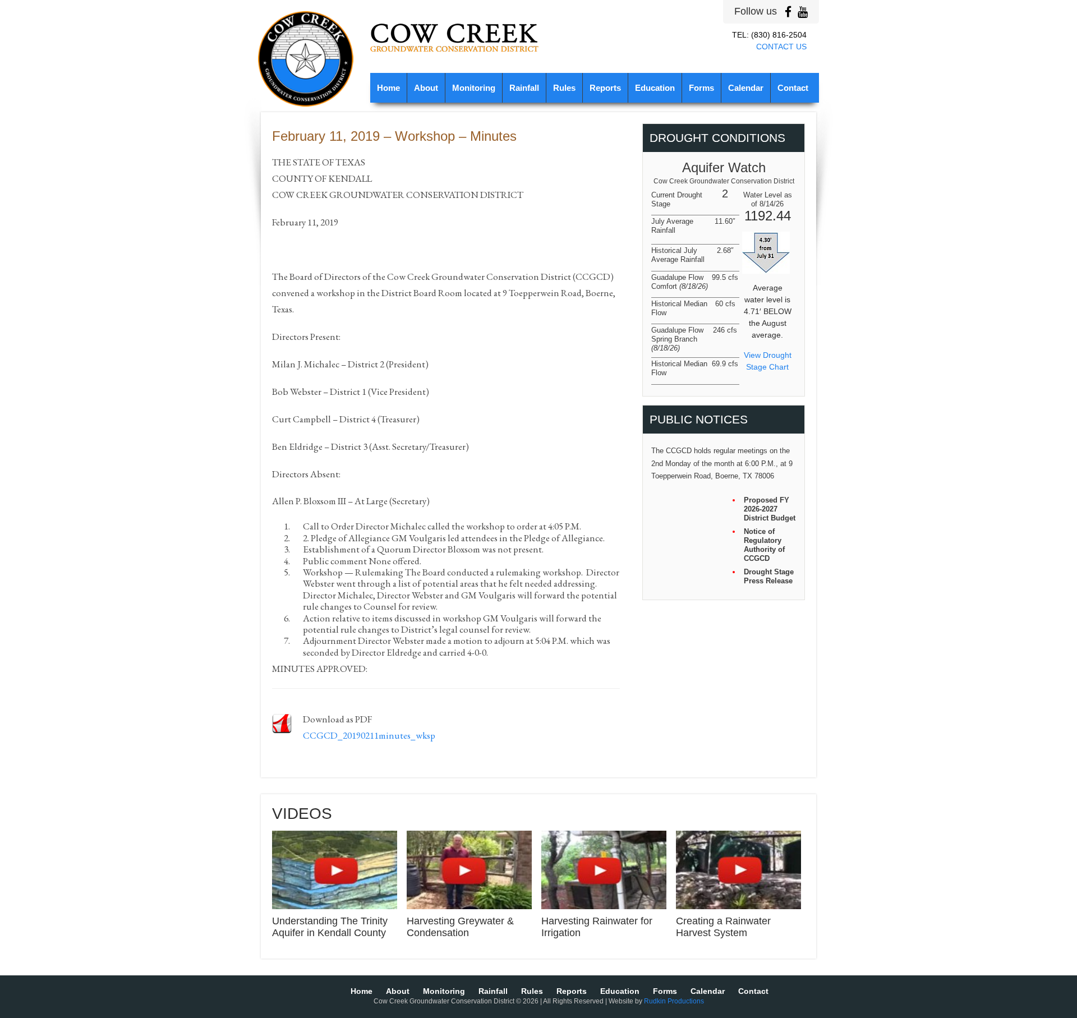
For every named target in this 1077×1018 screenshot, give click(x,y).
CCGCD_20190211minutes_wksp (369, 735)
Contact (792, 88)
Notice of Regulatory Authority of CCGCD (764, 545)
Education (655, 88)
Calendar (745, 88)
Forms (701, 88)
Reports (605, 88)
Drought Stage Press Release (769, 576)
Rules (564, 88)
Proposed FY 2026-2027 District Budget (769, 509)
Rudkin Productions (674, 1001)
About (426, 88)
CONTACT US (781, 46)
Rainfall (524, 88)
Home (388, 88)
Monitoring (473, 88)
